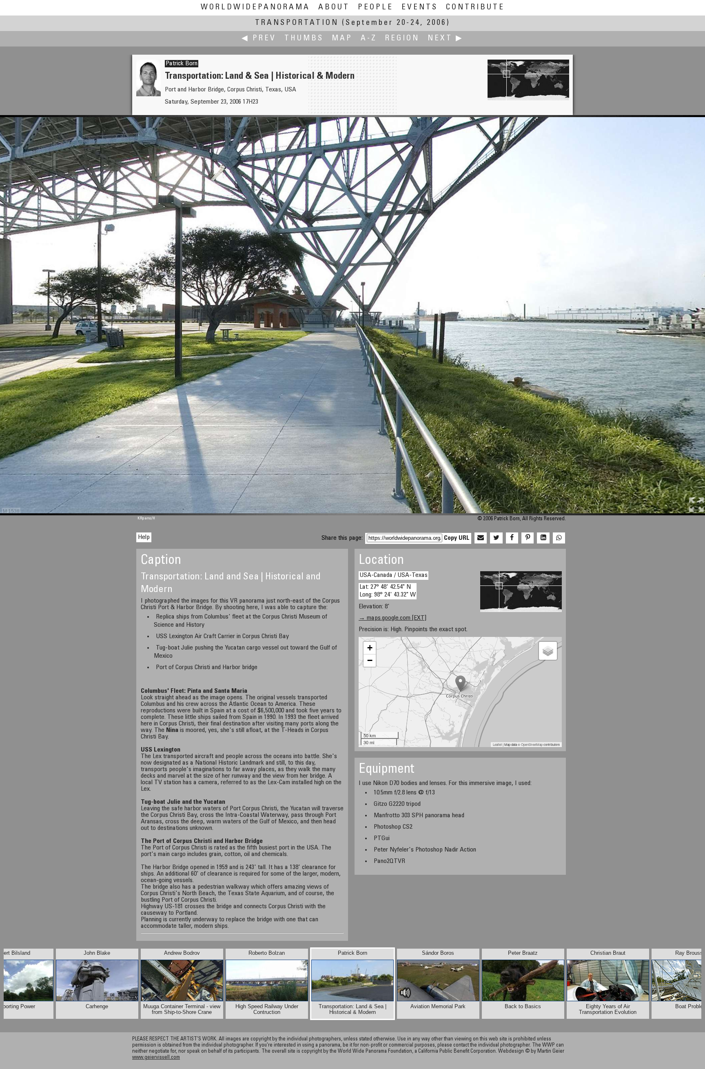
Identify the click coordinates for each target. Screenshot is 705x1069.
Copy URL (457, 538)
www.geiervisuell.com (156, 1057)
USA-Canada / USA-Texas (393, 575)
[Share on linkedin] (543, 538)
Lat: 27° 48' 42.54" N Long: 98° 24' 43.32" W (387, 591)
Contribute (475, 7)
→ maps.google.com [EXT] (392, 618)
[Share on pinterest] (527, 538)
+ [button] (369, 648)
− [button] (369, 660)
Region (402, 38)
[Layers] (548, 651)
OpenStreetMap (532, 744)
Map (342, 38)
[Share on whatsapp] (558, 538)
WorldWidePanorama (255, 7)
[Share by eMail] (480, 538)
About (334, 7)
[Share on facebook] (512, 538)
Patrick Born (181, 63)
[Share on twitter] (496, 538)
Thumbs (304, 38)
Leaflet (497, 744)
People (375, 7)
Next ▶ (445, 38)
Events (419, 7)
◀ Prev (259, 38)
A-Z (369, 38)
